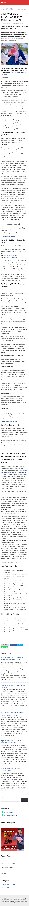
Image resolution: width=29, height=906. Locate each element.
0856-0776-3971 (12, 257)
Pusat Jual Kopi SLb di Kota (8, 884)
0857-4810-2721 (12, 255)
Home (2, 8)
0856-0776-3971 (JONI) (10, 812)
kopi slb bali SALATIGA (8, 236)
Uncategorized (9, 8)
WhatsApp (5, 647)
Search (3, 797)
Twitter (20, 644)
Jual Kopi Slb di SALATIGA (9, 421)
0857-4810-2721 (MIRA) (10, 815)
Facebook (14, 644)
